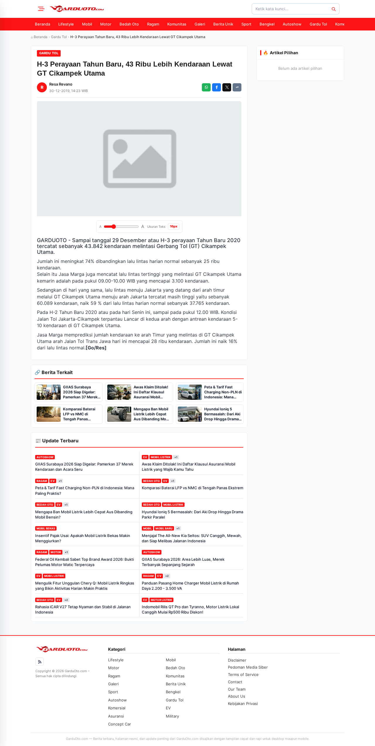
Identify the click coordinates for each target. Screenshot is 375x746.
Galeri (200, 24)
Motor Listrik (161, 599)
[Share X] (226, 87)
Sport (246, 24)
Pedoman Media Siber (248, 667)
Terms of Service (243, 674)
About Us (236, 696)
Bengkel (267, 24)
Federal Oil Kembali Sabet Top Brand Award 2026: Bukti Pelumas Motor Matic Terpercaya (84, 562)
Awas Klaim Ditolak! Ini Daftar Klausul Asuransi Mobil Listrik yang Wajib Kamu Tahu (188, 467)
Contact (235, 681)
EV (145, 457)
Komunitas (176, 24)
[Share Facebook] (216, 87)
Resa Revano (60, 84)
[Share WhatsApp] (206, 87)
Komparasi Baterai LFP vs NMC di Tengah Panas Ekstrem (192, 487)
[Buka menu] (40, 9)
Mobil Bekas (46, 528)
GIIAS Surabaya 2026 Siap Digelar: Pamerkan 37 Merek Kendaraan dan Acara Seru (84, 467)
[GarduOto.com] (77, 8)
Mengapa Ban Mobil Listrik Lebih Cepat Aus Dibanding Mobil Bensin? (83, 514)
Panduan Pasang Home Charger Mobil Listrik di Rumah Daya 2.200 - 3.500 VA (190, 586)
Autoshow (292, 24)
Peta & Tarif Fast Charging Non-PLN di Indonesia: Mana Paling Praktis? (84, 490)
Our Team (237, 689)
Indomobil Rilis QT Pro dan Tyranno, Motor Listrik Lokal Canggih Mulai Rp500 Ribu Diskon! (190, 609)
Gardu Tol (318, 24)
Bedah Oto (129, 24)
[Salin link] (237, 87)
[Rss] (39, 661)
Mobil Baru (164, 528)
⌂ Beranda (39, 37)
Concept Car (119, 724)
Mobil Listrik (161, 457)
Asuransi (116, 716)
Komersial (344, 24)
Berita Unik (223, 24)
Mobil (87, 24)
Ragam (153, 24)
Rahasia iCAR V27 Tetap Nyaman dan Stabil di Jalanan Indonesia (83, 609)
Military (172, 716)
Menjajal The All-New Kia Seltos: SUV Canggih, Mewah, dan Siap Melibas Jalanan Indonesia (192, 538)
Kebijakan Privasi (243, 703)
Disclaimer (237, 660)
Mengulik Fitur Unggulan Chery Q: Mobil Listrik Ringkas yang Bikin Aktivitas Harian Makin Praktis (84, 586)
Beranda (42, 24)
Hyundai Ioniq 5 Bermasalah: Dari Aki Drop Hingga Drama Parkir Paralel (192, 514)
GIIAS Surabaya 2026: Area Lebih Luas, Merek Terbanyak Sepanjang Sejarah (183, 562)
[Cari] (333, 9)
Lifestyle (66, 24)
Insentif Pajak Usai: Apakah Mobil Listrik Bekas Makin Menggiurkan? (82, 538)
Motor (105, 24)
